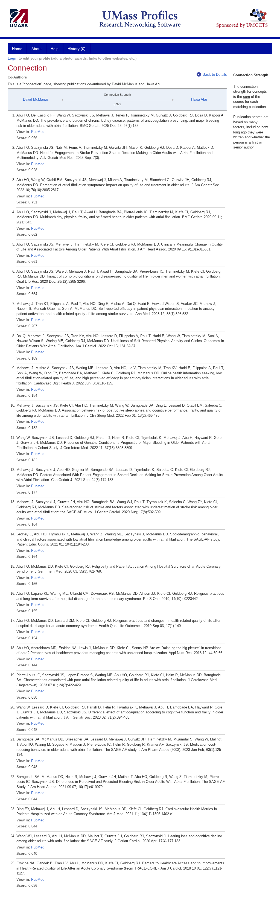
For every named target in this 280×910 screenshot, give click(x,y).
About (36, 48)
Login (13, 58)
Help (55, 48)
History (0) (77, 48)
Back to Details (215, 74)
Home (17, 48)
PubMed (37, 132)
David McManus (36, 99)
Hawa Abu (199, 99)
